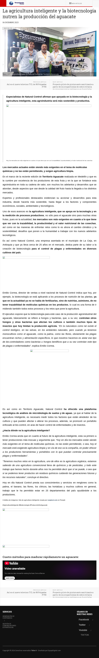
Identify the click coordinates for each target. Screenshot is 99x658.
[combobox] (95, 3)
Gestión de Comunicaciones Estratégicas (9, 625)
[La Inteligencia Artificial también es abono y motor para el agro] (49, 525)
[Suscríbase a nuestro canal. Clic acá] (49, 549)
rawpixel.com (52, 500)
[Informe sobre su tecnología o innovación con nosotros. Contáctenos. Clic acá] (49, 377)
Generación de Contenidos (8, 617)
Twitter (82, 625)
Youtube (83, 630)
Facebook (84, 619)
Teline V (34, 650)
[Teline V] (16, 3)
